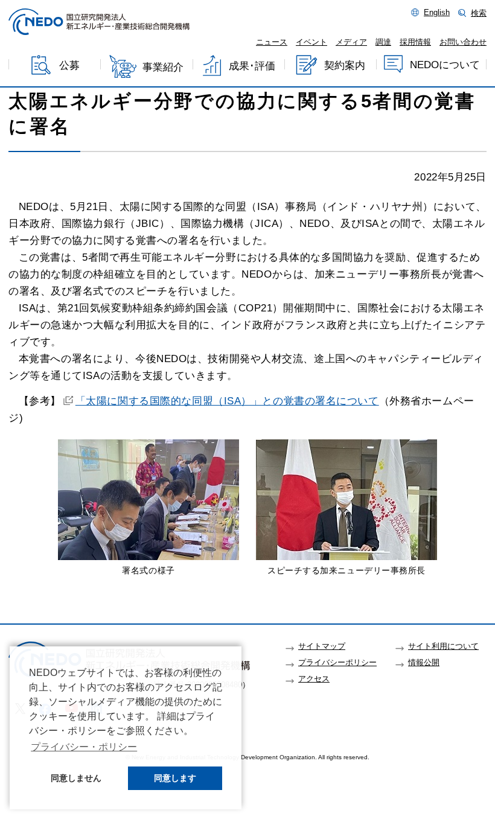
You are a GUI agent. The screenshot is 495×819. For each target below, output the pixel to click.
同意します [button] (175, 778)
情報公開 (423, 662)
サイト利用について (443, 646)
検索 (479, 13)
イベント (311, 42)
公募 (69, 66)
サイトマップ (321, 646)
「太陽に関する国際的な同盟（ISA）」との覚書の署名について (227, 401)
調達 (383, 42)
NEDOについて (445, 65)
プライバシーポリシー (337, 662)
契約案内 (344, 65)
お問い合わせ (463, 42)
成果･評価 (252, 66)
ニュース (271, 42)
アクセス (314, 679)
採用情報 (415, 42)
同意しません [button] (76, 778)
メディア (351, 42)
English (437, 12)
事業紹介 (163, 67)
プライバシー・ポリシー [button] (84, 747)
